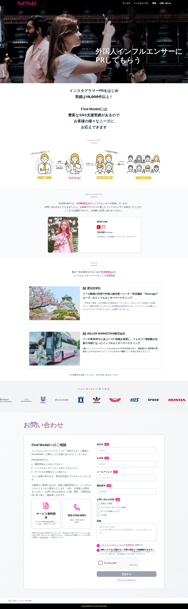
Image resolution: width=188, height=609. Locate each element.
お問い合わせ (165, 3)
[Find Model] (26, 3)
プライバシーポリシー (110, 545)
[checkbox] (98, 503)
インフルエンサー (141, 3)
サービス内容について (110, 511)
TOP (9, 600)
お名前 (102, 458)
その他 (103, 515)
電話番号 (103, 485)
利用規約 (129, 545)
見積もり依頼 (106, 503)
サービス (126, 3)
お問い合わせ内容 (108, 499)
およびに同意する (122, 545)
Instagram (44, 537)
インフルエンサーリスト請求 (113, 507)
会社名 (102, 444)
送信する (127, 574)
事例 (154, 3)
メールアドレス (107, 471)
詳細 (99, 520)
